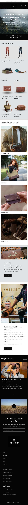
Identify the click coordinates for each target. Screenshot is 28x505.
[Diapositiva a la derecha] (16, 393)
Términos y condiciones (7, 472)
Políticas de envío (6, 478)
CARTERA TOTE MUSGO (5, 114)
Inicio (4, 452)
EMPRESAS (3, 242)
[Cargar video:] (14, 406)
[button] (2, 5)
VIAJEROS (3, 183)
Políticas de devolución (7, 475)
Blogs (4, 461)
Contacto (5, 464)
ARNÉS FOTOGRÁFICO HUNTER (6, 60)
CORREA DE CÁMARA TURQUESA (19, 78)
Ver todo (25, 358)
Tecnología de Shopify (17, 502)
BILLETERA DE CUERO (18, 96)
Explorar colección (14, 28)
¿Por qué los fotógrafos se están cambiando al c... (11, 380)
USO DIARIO (4, 212)
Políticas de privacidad (7, 481)
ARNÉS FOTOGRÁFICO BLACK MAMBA (19, 61)
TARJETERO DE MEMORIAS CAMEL (7, 96)
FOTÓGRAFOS (4, 153)
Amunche (11, 502)
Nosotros (5, 458)
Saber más (8, 348)
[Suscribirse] (23, 430)
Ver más (7, 275)
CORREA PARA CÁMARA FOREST (6, 78)
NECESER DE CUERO (17, 114)
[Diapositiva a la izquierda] (11, 393)
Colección (5, 455)
